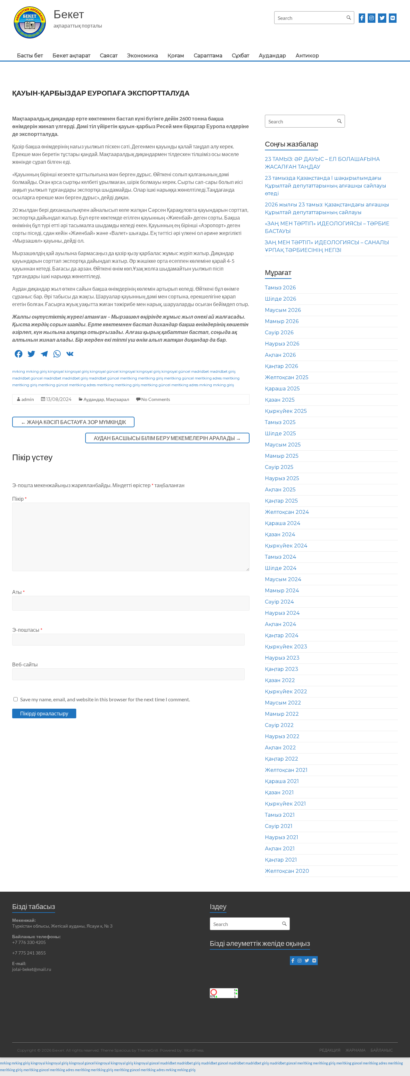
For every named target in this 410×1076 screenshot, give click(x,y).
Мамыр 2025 (282, 456)
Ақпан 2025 (280, 490)
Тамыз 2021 (280, 815)
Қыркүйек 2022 (286, 691)
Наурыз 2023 (282, 658)
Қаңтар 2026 (281, 366)
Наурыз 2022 (282, 736)
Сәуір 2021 (278, 826)
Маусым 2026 (283, 310)
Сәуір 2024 (279, 602)
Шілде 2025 (280, 433)
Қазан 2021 (279, 792)
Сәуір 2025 (279, 467)
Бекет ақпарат (71, 56)
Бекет (68, 14)
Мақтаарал (117, 399)
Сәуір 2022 (279, 725)
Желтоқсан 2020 (287, 871)
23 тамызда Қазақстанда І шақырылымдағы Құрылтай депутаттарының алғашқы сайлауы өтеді (325, 185)
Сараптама (208, 56)
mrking (18, 371)
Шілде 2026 (280, 299)
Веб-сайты (25, 664)
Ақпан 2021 (280, 849)
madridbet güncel (27, 378)
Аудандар (272, 56)
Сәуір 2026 (279, 332)
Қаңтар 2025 (281, 501)
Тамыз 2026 (280, 288)
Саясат (109, 56)
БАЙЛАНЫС (382, 1050)
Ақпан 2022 (280, 748)
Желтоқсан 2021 (286, 770)
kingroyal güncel (104, 371)
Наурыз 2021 (281, 837)
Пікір (19, 499)
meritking (128, 378)
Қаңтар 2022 (281, 759)
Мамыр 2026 (282, 321)
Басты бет (30, 56)
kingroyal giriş (77, 371)
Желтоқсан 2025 (286, 377)
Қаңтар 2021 (281, 860)
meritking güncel (179, 378)
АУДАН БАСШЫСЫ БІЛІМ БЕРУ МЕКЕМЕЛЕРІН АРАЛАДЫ (167, 438)
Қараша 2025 (282, 389)
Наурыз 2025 (282, 478)
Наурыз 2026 (282, 344)
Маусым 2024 (283, 579)
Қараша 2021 (282, 781)
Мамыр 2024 (282, 591)
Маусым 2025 (283, 445)
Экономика (142, 56)
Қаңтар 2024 (281, 635)
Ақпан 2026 (280, 355)
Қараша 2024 (282, 523)
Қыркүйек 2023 (286, 647)
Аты (18, 592)
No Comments (155, 399)
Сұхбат (240, 56)
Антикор (307, 56)
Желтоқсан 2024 (287, 512)
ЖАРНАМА (355, 1050)
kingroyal (56, 371)
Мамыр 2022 (282, 714)
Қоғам (176, 56)
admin (27, 399)
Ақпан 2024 (280, 624)
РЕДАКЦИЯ (329, 1050)
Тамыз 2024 (280, 557)
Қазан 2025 (280, 400)
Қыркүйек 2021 (285, 804)
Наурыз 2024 (282, 613)
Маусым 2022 (283, 703)
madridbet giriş (222, 371)
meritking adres (208, 378)
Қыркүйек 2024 (286, 546)
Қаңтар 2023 (281, 669)
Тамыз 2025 (280, 422)
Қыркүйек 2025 (286, 411)
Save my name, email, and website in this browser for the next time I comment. (105, 699)
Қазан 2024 (280, 534)
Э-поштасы (27, 630)
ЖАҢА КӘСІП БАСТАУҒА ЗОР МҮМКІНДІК (73, 422)
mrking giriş (36, 371)
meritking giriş (150, 378)
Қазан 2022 (280, 680)
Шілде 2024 (280, 568)
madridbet (200, 371)
